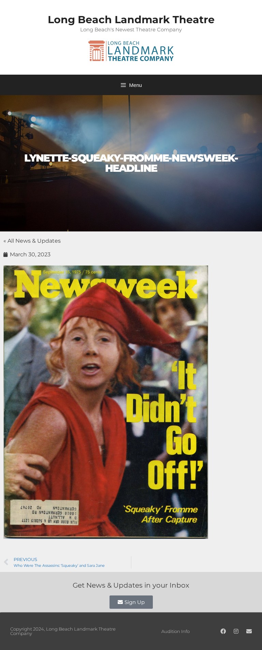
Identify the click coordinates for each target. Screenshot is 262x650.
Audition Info (175, 631)
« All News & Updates (32, 241)
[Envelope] (249, 631)
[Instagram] (236, 631)
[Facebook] (223, 631)
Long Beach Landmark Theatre (131, 19)
